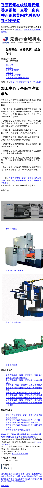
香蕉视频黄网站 (12, 70)
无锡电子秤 (19, 479)
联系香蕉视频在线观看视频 (17, 78)
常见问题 (37, 82)
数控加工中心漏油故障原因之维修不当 (22, 423)
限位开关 (11, 481)
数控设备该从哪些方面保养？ (18, 430)
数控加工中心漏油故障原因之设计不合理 (23, 420)
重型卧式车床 (11, 365)
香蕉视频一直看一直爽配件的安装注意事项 (24, 385)
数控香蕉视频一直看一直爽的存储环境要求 (24, 395)
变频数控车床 (11, 229)
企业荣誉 (9, 73)
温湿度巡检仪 (21, 481)
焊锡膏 (4, 481)
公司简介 (18, 30)
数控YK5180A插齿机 (14, 271)
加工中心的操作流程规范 (16, 378)
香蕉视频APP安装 (13, 75)
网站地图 (5, 486)
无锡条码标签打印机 (33, 479)
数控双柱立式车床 (13, 322)
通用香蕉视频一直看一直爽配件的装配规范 (24, 375)
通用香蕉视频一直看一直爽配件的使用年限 (24, 400)
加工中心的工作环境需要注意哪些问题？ (23, 393)
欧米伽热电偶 (6, 474)
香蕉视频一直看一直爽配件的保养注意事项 (24, 398)
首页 (12, 82)
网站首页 (9, 65)
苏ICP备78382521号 (20, 454)
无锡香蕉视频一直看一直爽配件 (26, 474)
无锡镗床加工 (32, 476)
